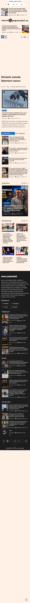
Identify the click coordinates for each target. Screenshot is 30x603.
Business (4, 110)
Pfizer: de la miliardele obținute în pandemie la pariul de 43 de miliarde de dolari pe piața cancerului (18, 372)
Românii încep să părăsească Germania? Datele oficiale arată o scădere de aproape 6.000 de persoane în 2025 (11, 28)
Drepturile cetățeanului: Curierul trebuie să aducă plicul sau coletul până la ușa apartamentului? (22, 260)
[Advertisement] (15, 55)
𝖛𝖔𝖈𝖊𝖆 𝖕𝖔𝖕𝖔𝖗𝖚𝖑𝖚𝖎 (20, 448)
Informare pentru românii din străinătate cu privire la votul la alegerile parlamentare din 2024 (16, 415)
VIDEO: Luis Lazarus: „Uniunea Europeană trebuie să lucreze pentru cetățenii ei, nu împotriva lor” (8, 260)
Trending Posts (21, 133)
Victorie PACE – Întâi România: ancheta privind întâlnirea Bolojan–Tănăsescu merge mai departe (18, 149)
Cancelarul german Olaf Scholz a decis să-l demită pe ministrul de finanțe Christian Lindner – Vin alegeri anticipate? (18, 423)
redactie (5, 118)
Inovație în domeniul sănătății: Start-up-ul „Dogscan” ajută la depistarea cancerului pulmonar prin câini (14, 114)
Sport (10, 430)
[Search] (27, 37)
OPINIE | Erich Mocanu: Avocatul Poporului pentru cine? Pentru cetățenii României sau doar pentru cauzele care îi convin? (22, 237)
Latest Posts (7, 133)
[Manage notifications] (26, 599)
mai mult (23, 183)
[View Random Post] (21, 37)
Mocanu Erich (13, 15)
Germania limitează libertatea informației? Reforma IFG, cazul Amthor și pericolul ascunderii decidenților (18, 362)
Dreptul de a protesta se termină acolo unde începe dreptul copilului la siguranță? (18, 159)
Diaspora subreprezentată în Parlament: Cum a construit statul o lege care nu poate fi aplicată (18, 339)
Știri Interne (6, 202)
